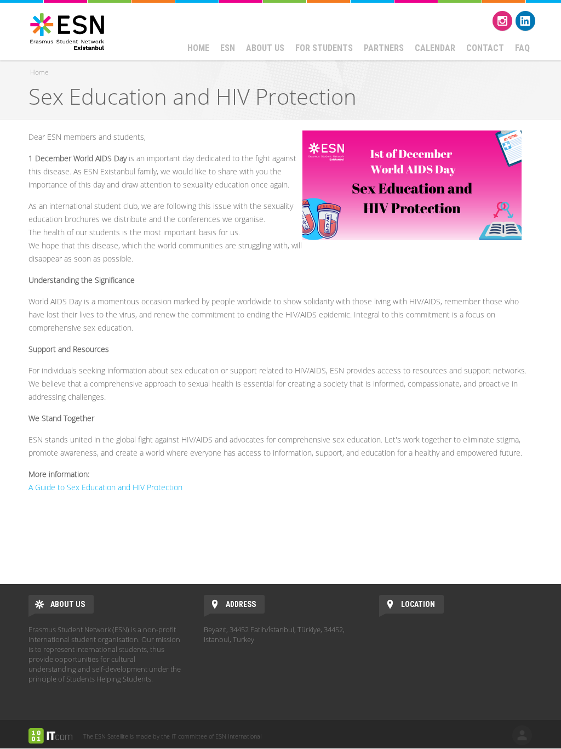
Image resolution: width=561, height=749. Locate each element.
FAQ (522, 48)
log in (522, 735)
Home (39, 72)
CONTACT (485, 48)
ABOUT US (265, 48)
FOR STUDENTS (324, 48)
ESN (227, 48)
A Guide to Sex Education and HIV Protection (105, 487)
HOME (198, 48)
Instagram (502, 21)
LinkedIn (525, 21)
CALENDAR (435, 48)
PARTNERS (384, 48)
